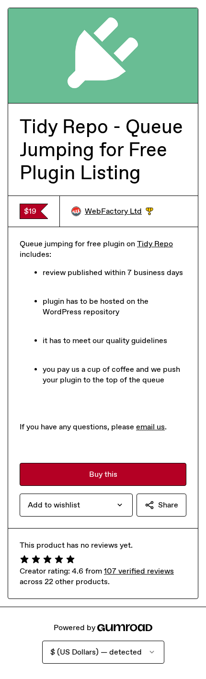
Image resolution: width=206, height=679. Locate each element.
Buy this (103, 474)
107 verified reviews (139, 570)
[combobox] (76, 505)
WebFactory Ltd (119, 212)
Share (168, 504)
